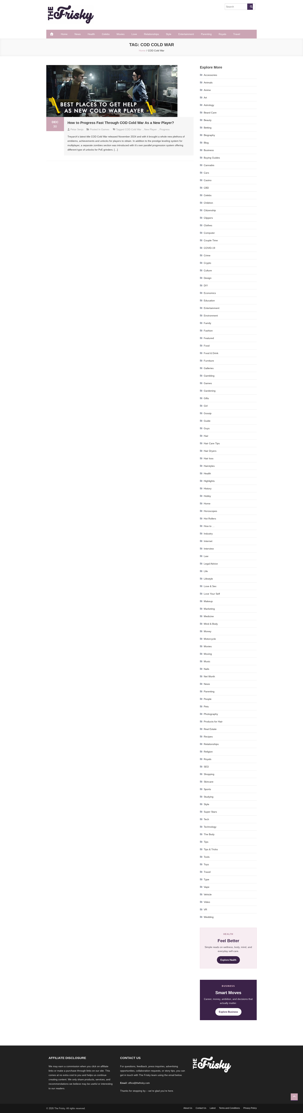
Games (105, 129)
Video (207, 902)
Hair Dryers (210, 451)
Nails (206, 669)
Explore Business (228, 1012)
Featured (209, 338)
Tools (207, 856)
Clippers (208, 217)
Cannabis (209, 165)
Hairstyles (209, 466)
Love (134, 34)
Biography (209, 135)
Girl (206, 405)
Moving (208, 653)
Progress (165, 129)
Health (91, 34)
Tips (206, 841)
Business (209, 150)
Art (205, 97)
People (207, 699)
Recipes (208, 736)
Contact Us (201, 1108)
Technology (210, 826)
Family (207, 323)
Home (64, 34)
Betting (207, 127)
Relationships (151, 34)
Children (208, 202)
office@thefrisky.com (139, 1083)
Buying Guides (212, 157)
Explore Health (228, 960)
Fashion (208, 330)
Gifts (206, 398)
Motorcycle (210, 638)
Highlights (209, 481)
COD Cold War (133, 129)
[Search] (250, 6)
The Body (209, 834)
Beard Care (210, 112)
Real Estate (210, 729)
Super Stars (210, 811)
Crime (207, 255)
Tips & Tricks (211, 849)
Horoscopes (210, 511)
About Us (187, 1108)
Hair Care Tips (212, 443)
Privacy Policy (250, 1108)
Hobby (207, 496)
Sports (207, 789)
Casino (207, 180)
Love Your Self (212, 593)
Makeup (208, 601)
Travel (236, 34)
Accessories (210, 75)
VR (205, 909)
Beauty (207, 120)
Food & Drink (211, 353)
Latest (213, 1108)
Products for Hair (213, 721)
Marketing (209, 608)
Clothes (208, 225)
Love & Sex (210, 586)
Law (206, 556)
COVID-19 (209, 248)
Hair (206, 435)
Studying (208, 796)
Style (168, 34)
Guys (207, 428)
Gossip (207, 413)
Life (206, 571)
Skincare (208, 781)
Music (207, 661)
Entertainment (186, 34)
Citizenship (210, 210)
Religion (208, 751)
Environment (211, 315)
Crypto (207, 263)
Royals (222, 34)
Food (207, 345)
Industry (208, 533)
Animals (208, 82)
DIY (206, 285)
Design (207, 278)
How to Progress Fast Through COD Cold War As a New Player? (121, 123)
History (207, 488)
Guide (207, 420)
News (78, 34)
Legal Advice (211, 563)
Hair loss (208, 458)
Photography (211, 714)
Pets (206, 706)
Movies (120, 34)
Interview (209, 548)
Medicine (209, 616)
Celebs (106, 34)
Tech (206, 819)
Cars (206, 172)
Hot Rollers (210, 518)
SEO (206, 766)
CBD (206, 187)
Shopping (209, 774)
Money (207, 631)
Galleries (209, 368)
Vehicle (208, 894)
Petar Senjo (76, 129)
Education (209, 300)
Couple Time (211, 240)
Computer (209, 232)
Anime (207, 90)
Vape (206, 887)
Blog (206, 142)
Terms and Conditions (229, 1108)
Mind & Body (211, 623)
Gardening (210, 390)
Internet (208, 541)
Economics (210, 293)
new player (150, 129)
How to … (209, 526)
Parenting (206, 34)
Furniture (209, 360)
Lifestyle (208, 578)
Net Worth (209, 676)
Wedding (209, 917)
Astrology (209, 105)
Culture (208, 270)
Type (206, 879)
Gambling (209, 375)
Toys (206, 864)
